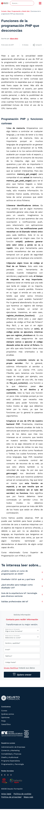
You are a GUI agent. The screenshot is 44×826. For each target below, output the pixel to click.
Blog (9, 11)
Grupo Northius (11, 668)
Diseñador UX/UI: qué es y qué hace (18, 579)
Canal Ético (6, 724)
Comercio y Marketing (10, 750)
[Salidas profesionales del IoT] (42, 601)
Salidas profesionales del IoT (14, 601)
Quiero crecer (23, 674)
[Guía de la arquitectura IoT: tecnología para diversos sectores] (42, 594)
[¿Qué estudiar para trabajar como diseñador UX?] (42, 586)
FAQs (3, 721)
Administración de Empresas (13, 747)
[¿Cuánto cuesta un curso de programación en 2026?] (42, 572)
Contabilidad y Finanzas (11, 754)
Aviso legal (6, 794)
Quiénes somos (7, 714)
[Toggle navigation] (40, 3)
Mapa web (28, 797)
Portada (3, 11)
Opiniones (5, 717)
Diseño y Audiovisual (9, 757)
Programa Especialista (10, 761)
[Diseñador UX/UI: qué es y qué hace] (42, 579)
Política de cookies (22, 794)
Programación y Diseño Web (20, 11)
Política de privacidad (11, 797)
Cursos (4, 711)
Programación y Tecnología (12, 764)
